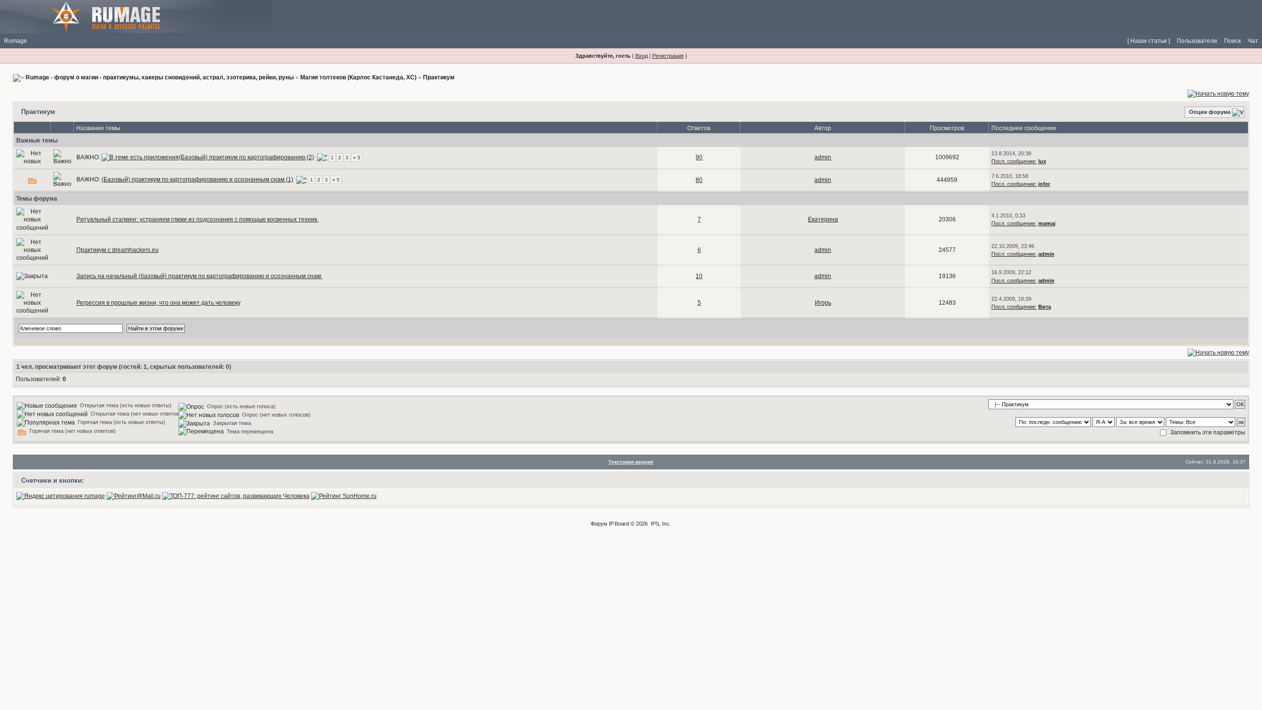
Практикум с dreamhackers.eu (117, 250)
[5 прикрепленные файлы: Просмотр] (140, 157)
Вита (1044, 307)
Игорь (823, 302)
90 (699, 157)
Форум (599, 524)
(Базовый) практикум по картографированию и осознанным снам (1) (197, 179)
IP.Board (619, 524)
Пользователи (1197, 40)
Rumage (15, 40)
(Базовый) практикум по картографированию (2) (246, 157)
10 (699, 276)
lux (1042, 161)
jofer (1044, 184)
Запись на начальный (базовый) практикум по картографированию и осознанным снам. (199, 276)
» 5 (356, 157)
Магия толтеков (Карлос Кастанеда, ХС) (358, 77)
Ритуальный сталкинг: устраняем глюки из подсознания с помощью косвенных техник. (197, 219)
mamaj (1046, 223)
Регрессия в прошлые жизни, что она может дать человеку (158, 302)
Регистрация (668, 56)
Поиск (1232, 40)
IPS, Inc (660, 524)
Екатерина (823, 219)
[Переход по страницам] (322, 157)
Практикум (439, 77)
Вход (641, 56)
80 (699, 180)
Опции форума (1209, 112)
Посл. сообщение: (1014, 161)
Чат (1253, 40)
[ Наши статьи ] (1148, 40)
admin (822, 157)
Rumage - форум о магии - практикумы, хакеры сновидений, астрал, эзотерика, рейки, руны (160, 77)
